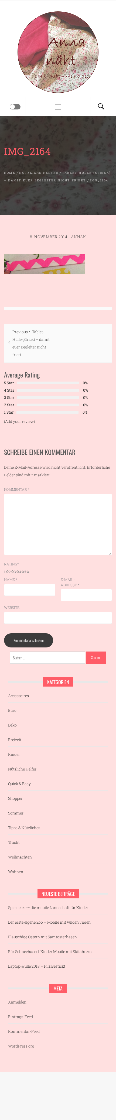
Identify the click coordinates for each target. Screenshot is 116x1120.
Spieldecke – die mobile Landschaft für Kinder (48, 907)
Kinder (14, 754)
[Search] (101, 106)
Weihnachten (20, 857)
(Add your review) (19, 421)
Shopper (15, 798)
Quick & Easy (19, 783)
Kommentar (16, 489)
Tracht (14, 842)
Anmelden (17, 1002)
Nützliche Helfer (22, 769)
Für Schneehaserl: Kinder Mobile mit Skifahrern (50, 951)
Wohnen (15, 871)
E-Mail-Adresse (70, 582)
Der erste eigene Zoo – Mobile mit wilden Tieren (49, 922)
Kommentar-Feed (24, 1031)
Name (10, 579)
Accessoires (18, 695)
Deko (12, 725)
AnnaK (78, 236)
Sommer (15, 813)
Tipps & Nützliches (24, 827)
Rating (11, 564)
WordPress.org (21, 1046)
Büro (12, 710)
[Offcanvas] (15, 106)
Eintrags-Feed (20, 1016)
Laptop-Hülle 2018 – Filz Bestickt (36, 966)
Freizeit (14, 739)
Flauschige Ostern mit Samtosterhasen (42, 936)
